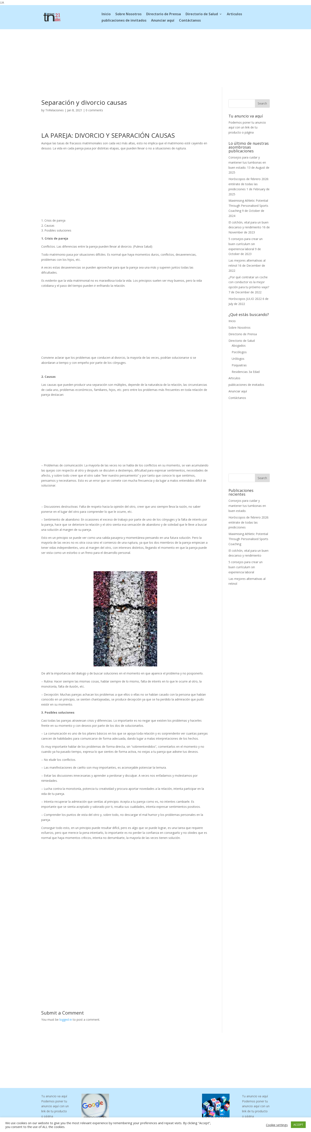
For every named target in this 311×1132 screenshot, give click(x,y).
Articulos (234, 14)
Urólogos (238, 359)
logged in (65, 1020)
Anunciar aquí (162, 21)
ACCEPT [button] (298, 1124)
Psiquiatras (239, 365)
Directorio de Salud (202, 14)
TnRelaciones (54, 110)
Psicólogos (239, 352)
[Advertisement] (155, 57)
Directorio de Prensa (163, 14)
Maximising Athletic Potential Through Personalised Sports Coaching (248, 206)
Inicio (106, 14)
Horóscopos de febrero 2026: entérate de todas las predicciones (248, 184)
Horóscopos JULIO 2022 (245, 299)
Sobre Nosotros (128, 14)
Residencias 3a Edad (246, 372)
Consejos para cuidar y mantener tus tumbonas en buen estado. (247, 162)
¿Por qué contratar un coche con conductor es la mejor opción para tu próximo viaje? (248, 282)
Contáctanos (190, 21)
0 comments (94, 110)
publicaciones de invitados (124, 21)
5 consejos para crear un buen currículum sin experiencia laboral (245, 244)
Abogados (239, 345)
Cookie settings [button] (277, 1125)
